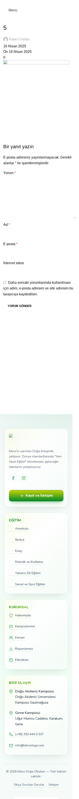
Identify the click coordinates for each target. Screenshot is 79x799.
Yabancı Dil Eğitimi (28, 573)
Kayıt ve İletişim (39, 495)
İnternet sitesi (13, 263)
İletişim (54, 785)
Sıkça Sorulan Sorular (29, 785)
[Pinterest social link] (39, 3)
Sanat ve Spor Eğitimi (30, 584)
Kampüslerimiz (25, 626)
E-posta (10, 244)
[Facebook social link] (29, 3)
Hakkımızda (23, 615)
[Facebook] (13, 478)
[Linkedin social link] (44, 3)
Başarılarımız (24, 649)
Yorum (9, 173)
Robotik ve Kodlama (29, 562)
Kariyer (20, 637)
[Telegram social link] (50, 3)
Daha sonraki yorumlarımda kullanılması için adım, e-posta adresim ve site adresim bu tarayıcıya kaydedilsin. (38, 288)
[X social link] (34, 3)
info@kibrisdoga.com (29, 745)
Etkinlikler (22, 660)
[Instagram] (24, 478)
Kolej (18, 551)
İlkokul (19, 540)
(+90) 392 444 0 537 (29, 734)
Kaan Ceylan (19, 39)
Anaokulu (22, 528)
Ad (6, 225)
